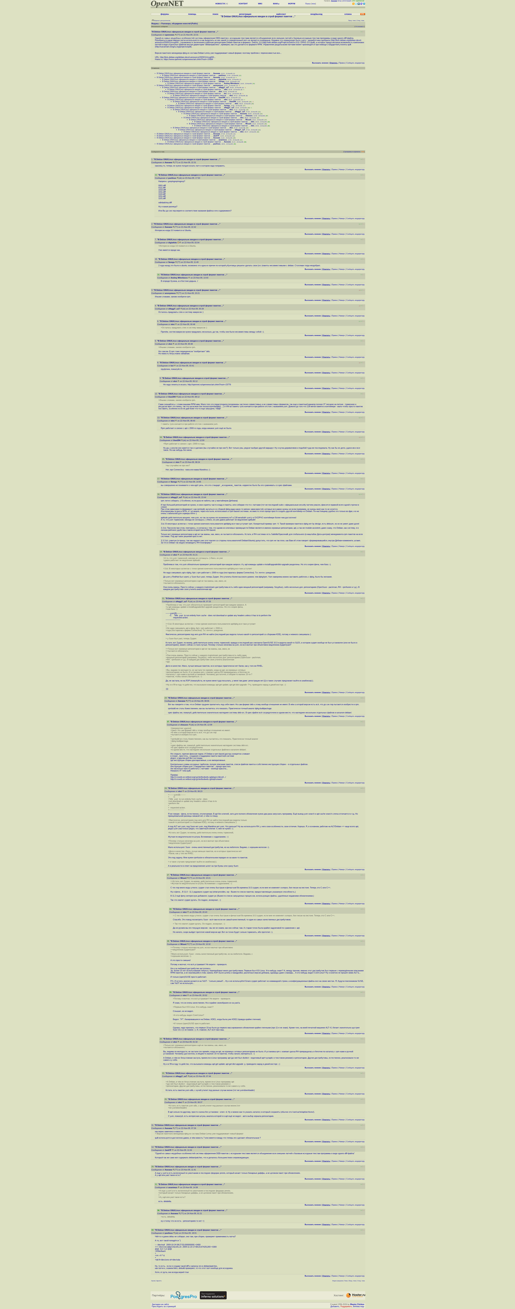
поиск (215, 14)
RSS (362, 151)
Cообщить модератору (355, 63)
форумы (165, 14)
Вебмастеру (358, 1306)
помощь (192, 14)
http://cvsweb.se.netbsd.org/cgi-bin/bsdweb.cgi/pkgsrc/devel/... (197, 777)
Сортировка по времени (352, 151)
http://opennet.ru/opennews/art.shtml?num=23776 (209, 384)
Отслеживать (359, 26)
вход (339, 1)
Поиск (307, 4)
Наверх (342, 169)
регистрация (346, 1)
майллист (281, 14)
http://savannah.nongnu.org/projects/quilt (173, 47)
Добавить (334, 1306)
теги (313, 4)
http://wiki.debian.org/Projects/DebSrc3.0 (280, 42)
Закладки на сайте (160, 1304)
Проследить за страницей (164, 1306)
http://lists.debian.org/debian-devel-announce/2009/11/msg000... (188, 57)
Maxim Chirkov (357, 1304)
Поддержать (346, 1306)
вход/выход (316, 14)
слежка (348, 14)
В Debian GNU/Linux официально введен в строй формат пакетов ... (184, 73)
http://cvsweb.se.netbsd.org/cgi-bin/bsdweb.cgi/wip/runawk (196, 779)
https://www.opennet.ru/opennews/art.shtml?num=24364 (188, 59)
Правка (342, 63)
